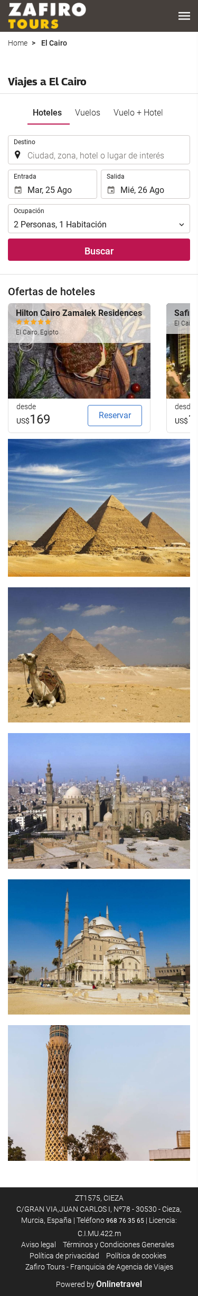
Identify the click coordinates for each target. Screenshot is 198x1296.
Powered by (99, 1284)
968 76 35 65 (125, 1220)
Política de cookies (136, 1255)
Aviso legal (38, 1244)
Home (17, 43)
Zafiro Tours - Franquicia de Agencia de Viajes (99, 1267)
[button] (184, 16)
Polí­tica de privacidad (64, 1255)
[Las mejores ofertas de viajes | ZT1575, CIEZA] (47, 16)
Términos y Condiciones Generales (118, 1244)
